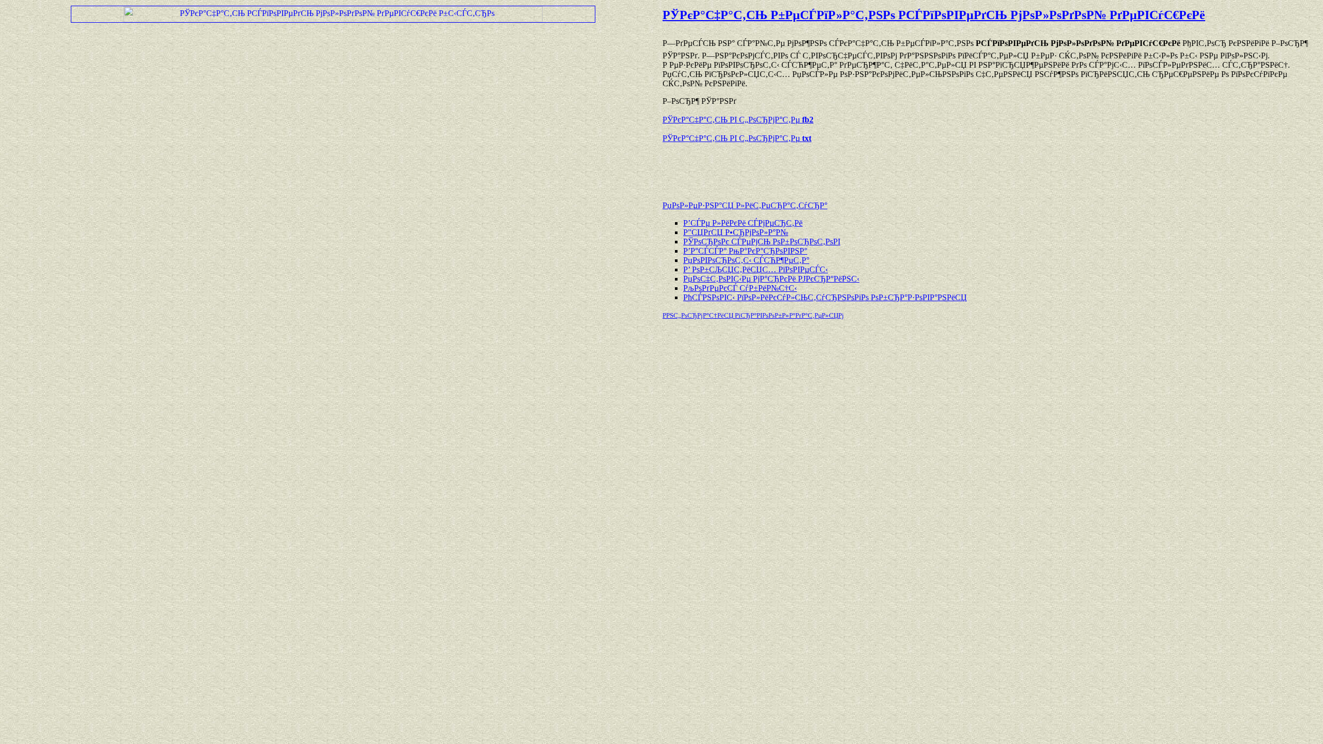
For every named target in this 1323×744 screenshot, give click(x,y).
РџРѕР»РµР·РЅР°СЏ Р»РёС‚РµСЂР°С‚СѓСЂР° (745, 205)
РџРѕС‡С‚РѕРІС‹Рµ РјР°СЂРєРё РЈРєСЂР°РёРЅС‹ (771, 278)
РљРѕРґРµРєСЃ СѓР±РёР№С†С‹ (740, 288)
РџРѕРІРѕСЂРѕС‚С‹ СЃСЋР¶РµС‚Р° (746, 260)
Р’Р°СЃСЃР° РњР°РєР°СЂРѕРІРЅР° (745, 250)
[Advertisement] (783, 166)
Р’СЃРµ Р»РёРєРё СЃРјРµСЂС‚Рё (743, 223)
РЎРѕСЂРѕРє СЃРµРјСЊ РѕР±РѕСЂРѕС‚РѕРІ (761, 241)
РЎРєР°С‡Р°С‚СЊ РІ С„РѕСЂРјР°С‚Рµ (738, 119)
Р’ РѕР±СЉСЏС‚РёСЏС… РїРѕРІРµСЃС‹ (755, 269)
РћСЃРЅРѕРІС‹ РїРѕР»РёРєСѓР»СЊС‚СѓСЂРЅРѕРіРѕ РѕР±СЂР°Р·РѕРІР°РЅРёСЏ (825, 297)
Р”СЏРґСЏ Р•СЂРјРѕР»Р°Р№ (735, 232)
